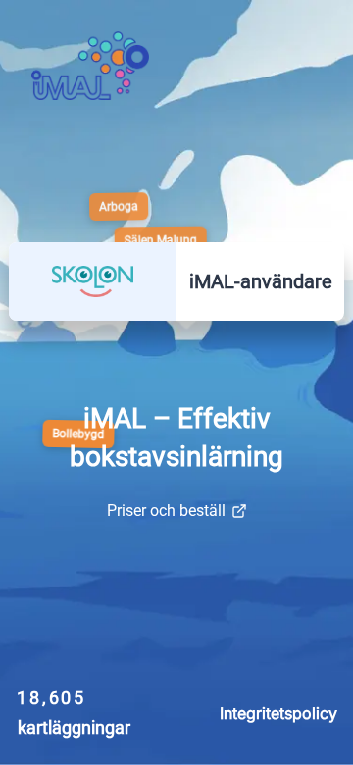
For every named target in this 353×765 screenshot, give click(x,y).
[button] (92, 281)
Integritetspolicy (278, 713)
